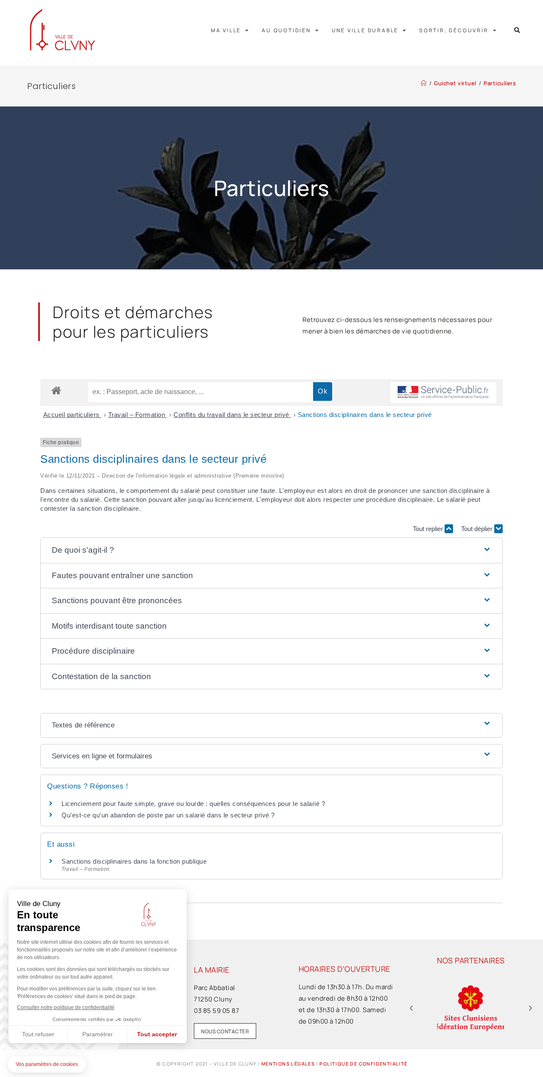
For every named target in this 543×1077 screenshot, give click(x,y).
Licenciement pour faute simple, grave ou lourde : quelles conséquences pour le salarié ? (193, 803)
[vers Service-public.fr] (443, 392)
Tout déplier (477, 528)
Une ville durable (365, 30)
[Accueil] (424, 83)
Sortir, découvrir (454, 30)
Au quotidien (286, 30)
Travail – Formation (137, 414)
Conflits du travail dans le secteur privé (232, 414)
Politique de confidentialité (363, 1063)
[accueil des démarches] (56, 390)
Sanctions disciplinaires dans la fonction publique (135, 861)
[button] (517, 30)
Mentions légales (288, 1063)
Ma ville (226, 30)
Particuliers (500, 83)
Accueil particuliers (72, 414)
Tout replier (429, 528)
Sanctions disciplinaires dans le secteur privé (365, 414)
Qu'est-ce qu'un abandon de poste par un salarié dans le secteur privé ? (168, 815)
